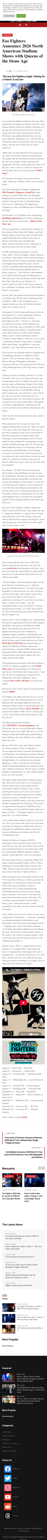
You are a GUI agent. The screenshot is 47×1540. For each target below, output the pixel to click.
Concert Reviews (8, 1436)
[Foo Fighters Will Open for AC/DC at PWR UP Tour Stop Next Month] (12, 1180)
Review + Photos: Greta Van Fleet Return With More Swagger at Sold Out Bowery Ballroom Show (30, 1378)
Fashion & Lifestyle (9, 1451)
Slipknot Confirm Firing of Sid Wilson (18, 1285)
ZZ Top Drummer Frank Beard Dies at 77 (19, 1257)
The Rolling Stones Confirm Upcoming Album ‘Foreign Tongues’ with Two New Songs (31, 1389)
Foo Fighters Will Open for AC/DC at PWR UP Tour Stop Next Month (11, 1196)
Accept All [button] (21, 16)
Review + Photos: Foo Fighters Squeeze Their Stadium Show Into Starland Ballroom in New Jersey (30, 1400)
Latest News (6, 1432)
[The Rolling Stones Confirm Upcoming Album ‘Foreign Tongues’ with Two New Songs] (8, 1388)
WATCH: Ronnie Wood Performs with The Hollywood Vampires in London (20, 1276)
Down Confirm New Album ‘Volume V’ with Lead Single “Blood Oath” (34, 1197)
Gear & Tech (6, 1447)
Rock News (7, 35)
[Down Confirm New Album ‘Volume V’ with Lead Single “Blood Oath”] (35, 1180)
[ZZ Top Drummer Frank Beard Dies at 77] (8, 1329)
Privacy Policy (23, 1531)
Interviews (6, 1439)
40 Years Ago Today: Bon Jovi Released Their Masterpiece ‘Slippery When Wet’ (21, 1265)
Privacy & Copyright (10, 1537)
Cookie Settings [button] (9, 16)
